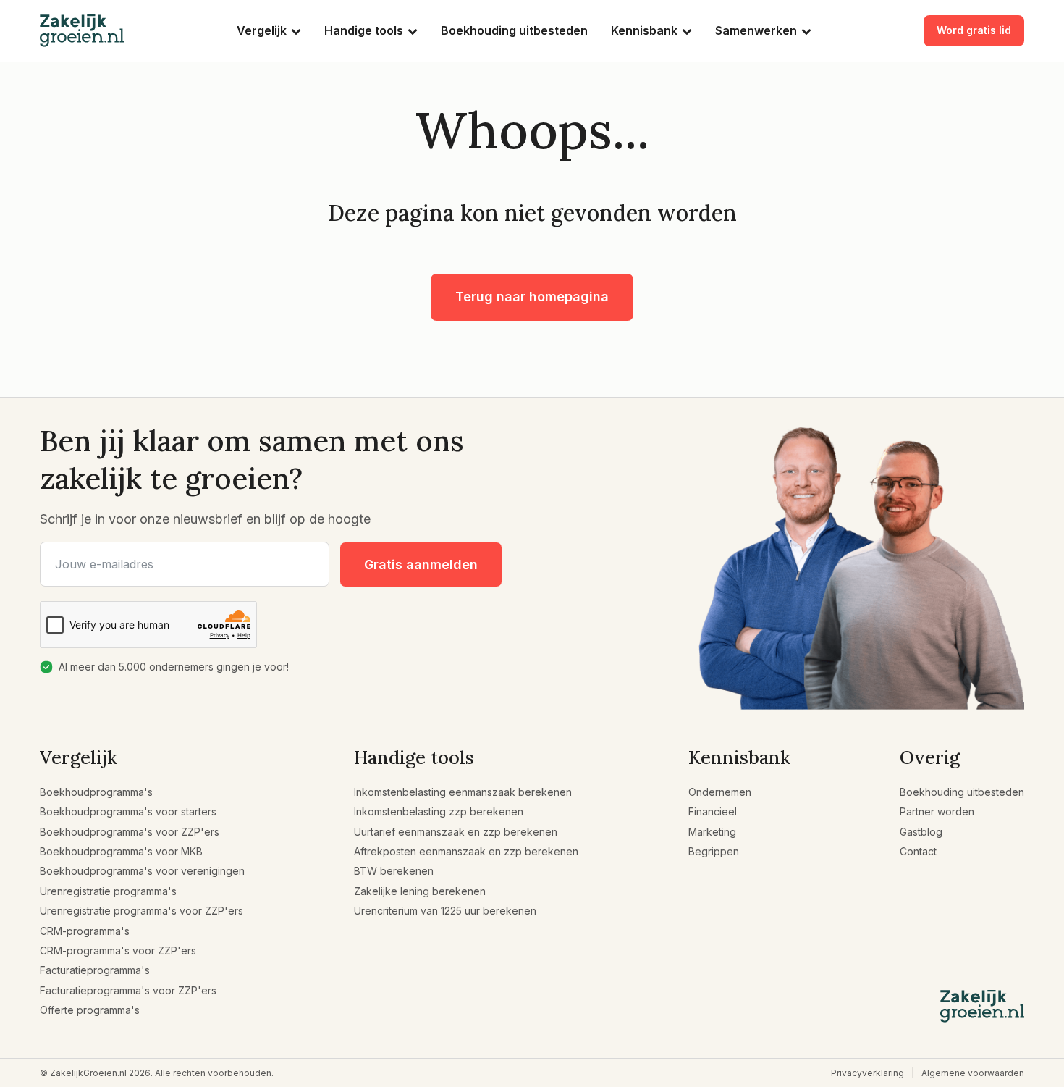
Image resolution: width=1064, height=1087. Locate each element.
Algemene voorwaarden (972, 1072)
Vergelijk (262, 30)
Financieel (712, 811)
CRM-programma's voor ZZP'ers (118, 950)
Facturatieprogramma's (95, 970)
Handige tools (363, 30)
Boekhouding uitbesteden (514, 30)
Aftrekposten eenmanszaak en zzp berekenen (466, 851)
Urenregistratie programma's (108, 891)
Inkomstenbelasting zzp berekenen (438, 811)
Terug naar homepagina (532, 296)
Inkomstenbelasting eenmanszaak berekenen (463, 792)
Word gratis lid (974, 30)
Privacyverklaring (867, 1072)
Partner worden (937, 811)
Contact (918, 851)
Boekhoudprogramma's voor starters (128, 811)
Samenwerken (756, 30)
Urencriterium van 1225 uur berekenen (445, 911)
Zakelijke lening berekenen (420, 891)
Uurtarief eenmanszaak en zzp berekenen (455, 832)
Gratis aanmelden (421, 564)
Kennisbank (644, 30)
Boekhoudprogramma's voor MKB (121, 851)
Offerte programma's (90, 1010)
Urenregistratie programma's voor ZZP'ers (141, 911)
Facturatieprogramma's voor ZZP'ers (128, 990)
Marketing (712, 832)
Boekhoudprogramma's (96, 792)
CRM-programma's (85, 931)
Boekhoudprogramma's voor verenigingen (142, 871)
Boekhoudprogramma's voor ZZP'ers (129, 832)
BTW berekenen (394, 871)
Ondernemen (719, 792)
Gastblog (921, 832)
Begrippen (713, 851)
